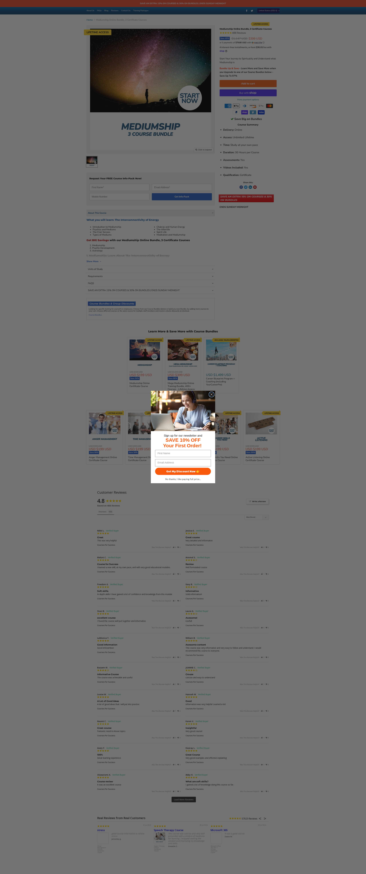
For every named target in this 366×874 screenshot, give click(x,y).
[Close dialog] (211, 394)
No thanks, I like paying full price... (183, 479)
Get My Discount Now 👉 (183, 471)
